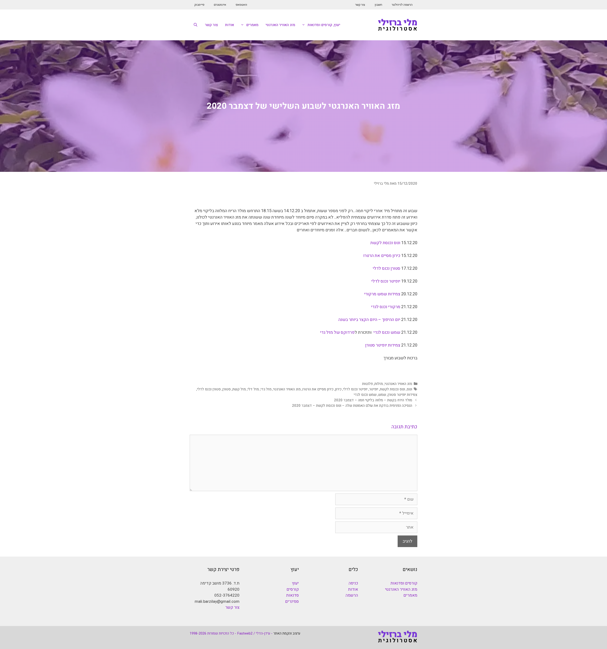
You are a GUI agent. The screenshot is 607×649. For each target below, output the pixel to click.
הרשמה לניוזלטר (402, 4)
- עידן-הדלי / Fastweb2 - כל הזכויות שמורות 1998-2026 (231, 633)
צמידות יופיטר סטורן (382, 345)
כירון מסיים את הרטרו (381, 255)
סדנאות (292, 595)
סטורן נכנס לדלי (386, 268)
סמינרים (292, 601)
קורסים (293, 589)
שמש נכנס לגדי (386, 332)
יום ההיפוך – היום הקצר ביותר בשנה (369, 319)
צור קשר (360, 4)
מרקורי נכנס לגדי (385, 307)
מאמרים (252, 24)
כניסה (353, 583)
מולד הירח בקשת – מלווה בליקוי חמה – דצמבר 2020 (373, 400)
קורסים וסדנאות (404, 583)
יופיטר (373, 389)
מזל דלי (253, 389)
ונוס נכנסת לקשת (385, 243)
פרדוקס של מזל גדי (337, 332)
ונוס (409, 389)
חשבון (378, 4)
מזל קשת (239, 389)
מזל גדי (266, 389)
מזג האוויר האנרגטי (280, 24)
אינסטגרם (220, 4)
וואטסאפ (241, 4)
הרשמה (351, 595)
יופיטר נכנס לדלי (386, 281)
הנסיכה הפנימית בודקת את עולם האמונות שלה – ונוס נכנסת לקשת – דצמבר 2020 (352, 405)
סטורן (226, 389)
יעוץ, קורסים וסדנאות (324, 24)
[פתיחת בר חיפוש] (195, 25)
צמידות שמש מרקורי (382, 294)
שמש (382, 394)
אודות (229, 24)
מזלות (378, 383)
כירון (338, 389)
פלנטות (367, 383)
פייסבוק (199, 4)
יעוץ (295, 583)
